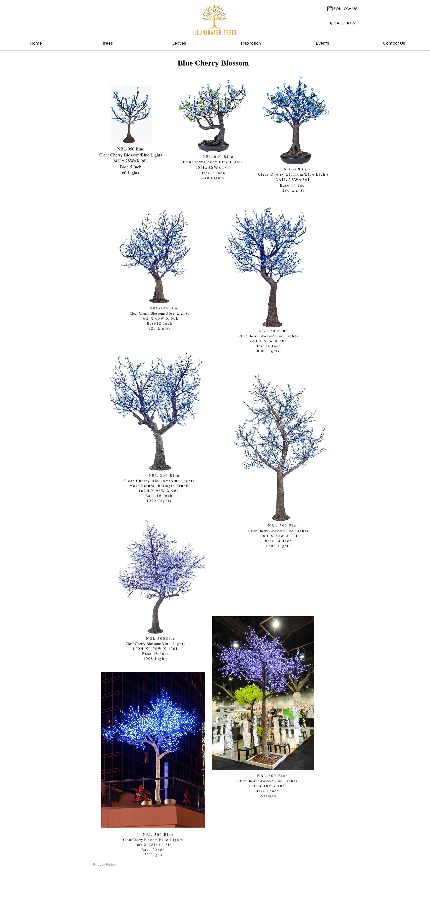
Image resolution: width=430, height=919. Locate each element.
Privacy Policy (104, 864)
